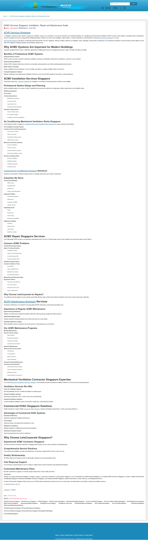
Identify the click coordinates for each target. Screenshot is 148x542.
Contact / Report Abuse (66, 535)
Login (104, 8)
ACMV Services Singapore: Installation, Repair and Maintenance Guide (29, 16)
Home (5, 16)
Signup (112, 8)
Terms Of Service (79, 535)
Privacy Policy (89, 535)
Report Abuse (120, 8)
